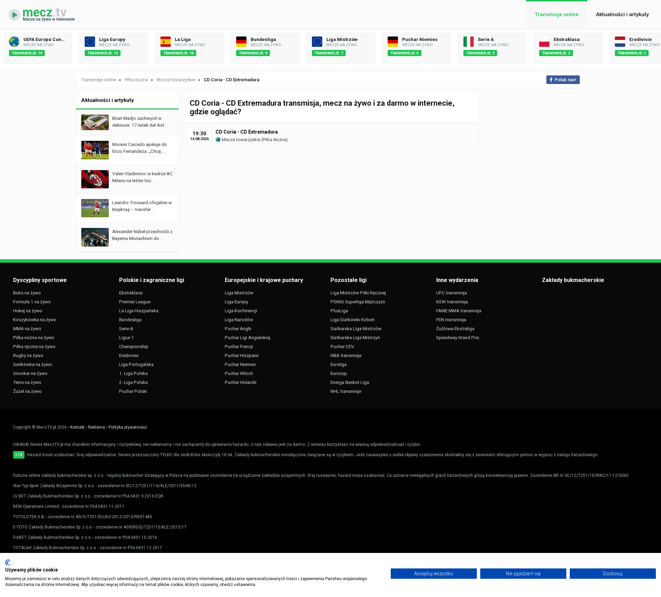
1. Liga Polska (133, 373)
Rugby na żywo (28, 355)
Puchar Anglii (238, 328)
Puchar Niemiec (240, 364)
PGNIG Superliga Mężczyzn (357, 301)
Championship (133, 346)
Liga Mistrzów (239, 292)
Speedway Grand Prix (457, 337)
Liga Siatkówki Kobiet (352, 319)
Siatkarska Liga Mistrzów (355, 328)
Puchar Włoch (239, 373)
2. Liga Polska (133, 382)
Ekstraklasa (131, 292)
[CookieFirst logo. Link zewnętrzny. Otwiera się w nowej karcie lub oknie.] (7, 562)
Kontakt (77, 427)
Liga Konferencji (241, 310)
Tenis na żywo (27, 382)
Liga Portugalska (136, 364)
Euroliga (338, 364)
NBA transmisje (345, 355)
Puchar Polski (133, 391)
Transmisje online (557, 14)
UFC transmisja (451, 292)
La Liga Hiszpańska (138, 310)
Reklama (96, 427)
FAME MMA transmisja (458, 310)
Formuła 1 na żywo (32, 301)
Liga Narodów (239, 319)
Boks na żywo (27, 292)
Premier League (134, 301)
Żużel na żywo (27, 391)
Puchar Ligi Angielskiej (247, 337)
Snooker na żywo (30, 373)
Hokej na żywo (27, 310)
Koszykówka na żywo (34, 319)
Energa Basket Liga (349, 382)
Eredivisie (128, 355)
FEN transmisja (451, 319)
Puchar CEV (342, 346)
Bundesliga (130, 319)
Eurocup (338, 373)
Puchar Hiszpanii (242, 355)
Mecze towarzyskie (240, 139)
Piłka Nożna (274, 139)
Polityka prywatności (127, 427)
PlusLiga (339, 310)
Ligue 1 (126, 337)
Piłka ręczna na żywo (34, 346)
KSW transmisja (452, 301)
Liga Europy (236, 301)
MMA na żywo (27, 328)
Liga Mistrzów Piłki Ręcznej (358, 292)
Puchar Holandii (240, 382)
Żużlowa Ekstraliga (455, 328)
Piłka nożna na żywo (33, 337)
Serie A (126, 328)
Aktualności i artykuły (622, 14)
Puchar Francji (239, 346)
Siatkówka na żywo (32, 364)
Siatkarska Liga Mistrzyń (355, 337)
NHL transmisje (345, 391)
